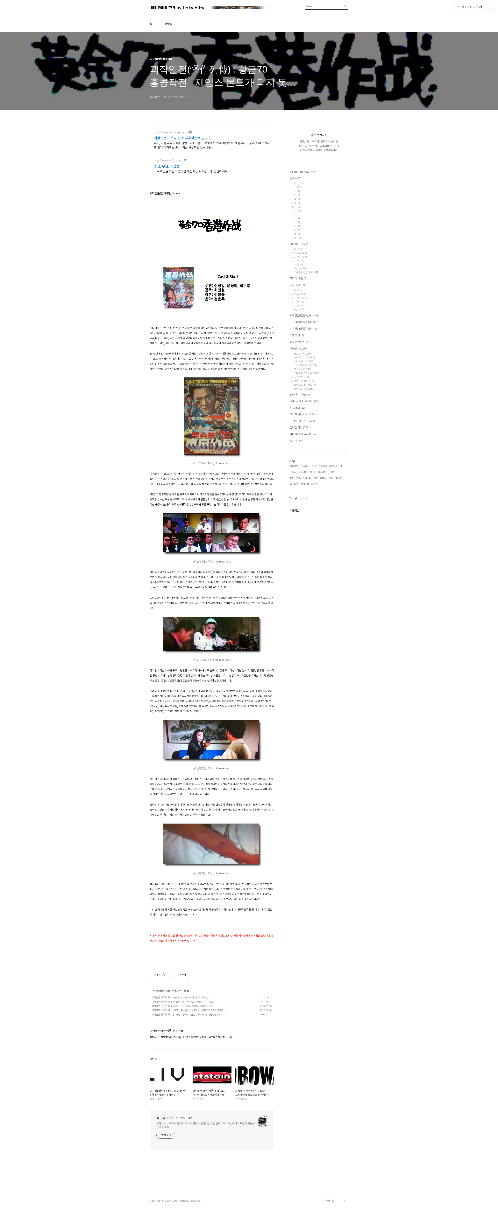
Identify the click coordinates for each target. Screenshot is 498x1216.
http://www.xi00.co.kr (167, 160)
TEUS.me (329, 1039)
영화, (330, 477)
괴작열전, (303, 472)
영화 (296, 178)
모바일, (312, 472)
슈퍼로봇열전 (299, 341)
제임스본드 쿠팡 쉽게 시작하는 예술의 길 (183, 138)
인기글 (304, 498)
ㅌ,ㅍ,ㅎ (300, 268)
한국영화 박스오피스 (334, 1194)
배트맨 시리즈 (303, 353)
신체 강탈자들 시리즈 (306, 365)
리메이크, (305, 483)
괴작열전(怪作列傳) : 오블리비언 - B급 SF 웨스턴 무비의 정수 (180, 997)
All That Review (303, 171)
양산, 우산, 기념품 (167, 166)
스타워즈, (305, 466)
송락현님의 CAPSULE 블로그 (335, 1135)
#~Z (299, 183)
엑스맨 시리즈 (303, 369)
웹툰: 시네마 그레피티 (304, 401)
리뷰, (333, 472)
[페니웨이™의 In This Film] (208, 8)
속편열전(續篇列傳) (303, 328)
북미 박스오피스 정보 (334, 1070)
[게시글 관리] (168, 975)
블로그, (323, 477)
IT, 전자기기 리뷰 (302, 420)
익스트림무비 (330, 1088)
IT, (346, 466)
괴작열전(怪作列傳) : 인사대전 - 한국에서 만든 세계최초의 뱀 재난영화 (184, 1014)
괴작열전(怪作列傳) (161, 990)
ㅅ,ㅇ (299, 260)
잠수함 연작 (301, 377)
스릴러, (293, 472)
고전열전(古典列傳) (303, 322)
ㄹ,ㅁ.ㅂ (300, 256)
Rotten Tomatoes (334, 1063)
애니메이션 (299, 243)
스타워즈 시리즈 (304, 357)
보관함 (296, 440)
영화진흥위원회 (331, 1188)
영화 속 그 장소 (300, 394)
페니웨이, (333, 466)
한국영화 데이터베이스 (335, 1107)
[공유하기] (163, 975)
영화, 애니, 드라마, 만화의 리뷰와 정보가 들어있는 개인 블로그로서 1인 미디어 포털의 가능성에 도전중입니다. (206, 1125)
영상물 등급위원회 (332, 1182)
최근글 (293, 498)
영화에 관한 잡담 (302, 414)
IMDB (327, 1057)
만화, (315, 477)
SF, (341, 466)
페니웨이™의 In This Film (174, 1118)
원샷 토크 (297, 407)
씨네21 (327, 1076)
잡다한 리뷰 (299, 427)
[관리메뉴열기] (491, 7)
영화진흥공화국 (331, 1082)
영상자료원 (329, 1113)
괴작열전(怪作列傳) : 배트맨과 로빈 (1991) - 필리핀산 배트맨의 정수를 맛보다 (187, 1010)
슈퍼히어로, (295, 477)
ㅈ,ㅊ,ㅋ (300, 264)
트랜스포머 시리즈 (305, 384)
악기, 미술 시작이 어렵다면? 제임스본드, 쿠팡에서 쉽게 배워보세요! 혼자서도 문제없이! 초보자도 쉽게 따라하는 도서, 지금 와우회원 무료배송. (212, 145)
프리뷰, (314, 483)
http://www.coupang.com (170, 132)
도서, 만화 (298, 285)
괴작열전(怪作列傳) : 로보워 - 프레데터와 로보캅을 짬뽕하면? (180, 1006)
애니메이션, (323, 472)
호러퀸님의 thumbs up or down (335, 1172)
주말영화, (307, 477)
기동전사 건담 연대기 (306, 272)
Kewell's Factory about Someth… (333, 1147)
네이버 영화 (329, 1045)
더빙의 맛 (297, 335)
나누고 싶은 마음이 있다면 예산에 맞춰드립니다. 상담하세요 (190, 171)
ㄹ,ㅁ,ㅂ (300, 297)
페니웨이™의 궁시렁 (303, 434)
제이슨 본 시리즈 (304, 380)
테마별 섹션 (299, 348)
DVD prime (330, 1051)
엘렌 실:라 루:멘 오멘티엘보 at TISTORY (336, 1123)
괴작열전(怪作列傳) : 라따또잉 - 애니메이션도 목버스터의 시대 (180, 1001)
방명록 (168, 24)
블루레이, (294, 466)
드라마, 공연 (299, 278)
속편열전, (339, 477)
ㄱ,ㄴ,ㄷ (300, 253)
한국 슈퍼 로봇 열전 (305, 388)
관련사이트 (329, 1200)
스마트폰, (294, 483)
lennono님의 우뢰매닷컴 (335, 1098)
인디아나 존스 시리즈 (306, 373)
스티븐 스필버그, (319, 466)
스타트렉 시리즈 (304, 361)
